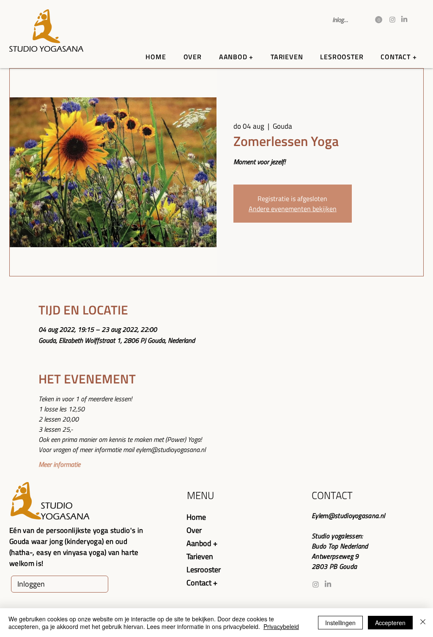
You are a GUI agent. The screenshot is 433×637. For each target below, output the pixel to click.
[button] (378, 19)
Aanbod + (201, 543)
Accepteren (390, 622)
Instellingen (340, 622)
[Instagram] (392, 19)
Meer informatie (59, 464)
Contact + (201, 582)
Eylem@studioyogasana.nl (348, 515)
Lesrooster (203, 569)
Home (196, 517)
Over (194, 530)
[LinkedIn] (404, 19)
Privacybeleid (281, 626)
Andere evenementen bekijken (293, 209)
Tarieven (199, 556)
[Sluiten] (423, 622)
